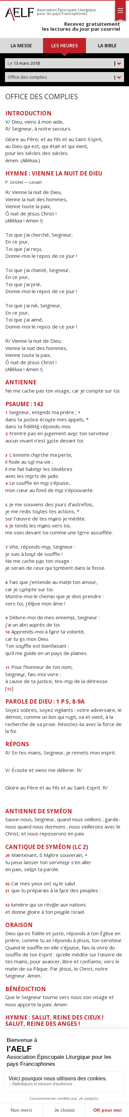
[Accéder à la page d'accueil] (19, 12)
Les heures (64, 45)
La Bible (107, 45)
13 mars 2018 (62, 63)
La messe (21, 45)
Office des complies (62, 77)
